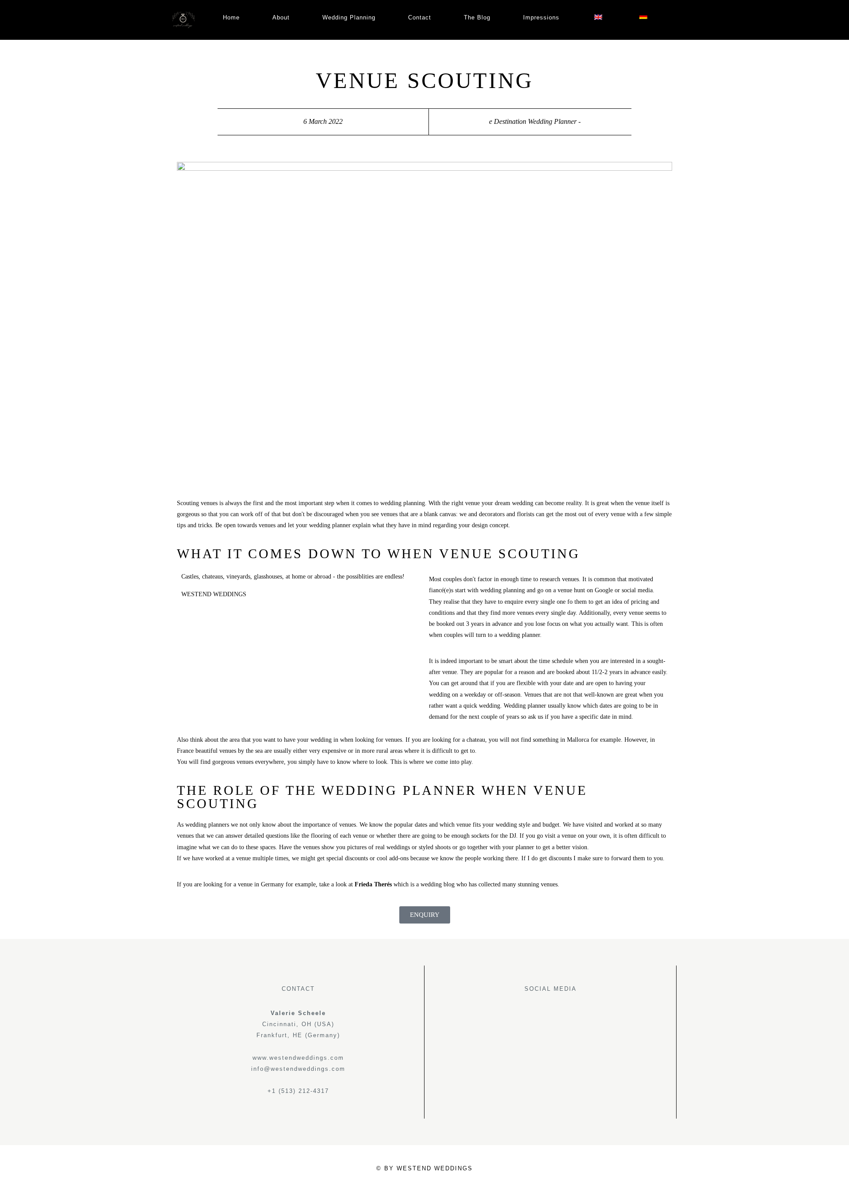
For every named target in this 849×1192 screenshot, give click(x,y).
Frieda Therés (373, 884)
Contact (419, 17)
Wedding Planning (348, 17)
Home (231, 17)
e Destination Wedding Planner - (535, 121)
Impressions (541, 17)
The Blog (477, 17)
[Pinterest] (560, 1016)
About (281, 17)
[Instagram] (540, 1016)
